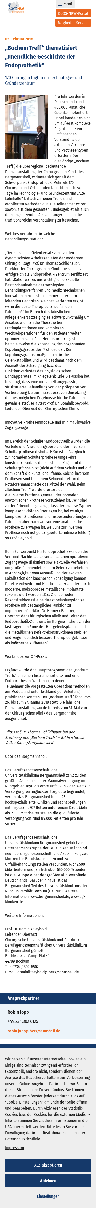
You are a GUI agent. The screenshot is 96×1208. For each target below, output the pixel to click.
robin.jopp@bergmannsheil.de (34, 1030)
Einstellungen (48, 1196)
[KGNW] (16, 8)
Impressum (14, 1147)
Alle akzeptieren (48, 1165)
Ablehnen (48, 1180)
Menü (67, 4)
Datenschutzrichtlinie (22, 1139)
